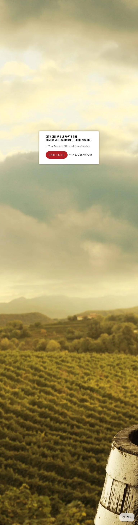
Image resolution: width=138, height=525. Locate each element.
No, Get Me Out (82, 154)
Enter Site (56, 154)
